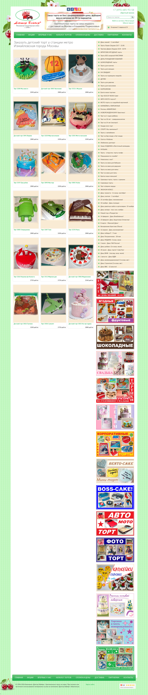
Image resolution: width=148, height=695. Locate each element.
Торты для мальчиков (108, 86)
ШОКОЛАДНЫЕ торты (109, 62)
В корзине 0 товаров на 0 (119, 27)
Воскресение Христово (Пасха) (111, 226)
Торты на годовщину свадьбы (111, 76)
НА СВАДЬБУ (105, 72)
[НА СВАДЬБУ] (115, 363)
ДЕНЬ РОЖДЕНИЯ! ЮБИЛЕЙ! (112, 59)
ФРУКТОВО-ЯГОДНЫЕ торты (111, 52)
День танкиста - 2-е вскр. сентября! (113, 193)
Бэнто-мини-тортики (108, 92)
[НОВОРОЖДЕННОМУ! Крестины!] (115, 632)
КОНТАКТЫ (127, 35)
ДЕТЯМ (103, 79)
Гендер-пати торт (107, 126)
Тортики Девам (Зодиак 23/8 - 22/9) (113, 49)
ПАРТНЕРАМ (113, 35)
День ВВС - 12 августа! (109, 267)
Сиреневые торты (107, 183)
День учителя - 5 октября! (110, 196)
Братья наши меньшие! (109, 176)
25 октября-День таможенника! (112, 200)
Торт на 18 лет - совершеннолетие (113, 119)
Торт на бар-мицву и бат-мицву (112, 136)
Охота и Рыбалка (107, 139)
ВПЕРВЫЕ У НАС (45, 35)
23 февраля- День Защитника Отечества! (115, 220)
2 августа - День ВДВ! (108, 256)
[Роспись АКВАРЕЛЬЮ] (115, 605)
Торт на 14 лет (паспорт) (109, 122)
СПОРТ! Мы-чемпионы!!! (109, 129)
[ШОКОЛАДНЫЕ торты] (115, 337)
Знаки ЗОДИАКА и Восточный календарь (115, 146)
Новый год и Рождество (109, 213)
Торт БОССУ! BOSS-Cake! (109, 96)
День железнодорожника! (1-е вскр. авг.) (115, 260)
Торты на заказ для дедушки (111, 166)
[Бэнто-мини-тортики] (115, 471)
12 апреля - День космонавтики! (112, 230)
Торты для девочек (107, 82)
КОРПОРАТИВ (106, 89)
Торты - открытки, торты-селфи (112, 153)
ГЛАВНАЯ (20, 35)
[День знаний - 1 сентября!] (115, 283)
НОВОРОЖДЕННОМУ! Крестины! (113, 112)
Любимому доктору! (108, 143)
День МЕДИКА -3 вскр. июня (111, 240)
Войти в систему (118, 21)
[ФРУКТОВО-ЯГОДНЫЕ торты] (115, 311)
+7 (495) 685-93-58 (123, 10)
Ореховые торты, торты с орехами (113, 179)
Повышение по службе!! (109, 156)
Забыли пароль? (128, 23)
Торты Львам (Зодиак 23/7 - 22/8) (112, 45)
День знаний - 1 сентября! (110, 42)
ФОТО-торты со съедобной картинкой (114, 102)
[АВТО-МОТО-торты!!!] (115, 523)
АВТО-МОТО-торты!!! (108, 99)
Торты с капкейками (108, 132)
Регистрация (129, 21)
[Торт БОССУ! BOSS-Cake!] (115, 497)
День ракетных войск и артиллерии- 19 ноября (117, 206)
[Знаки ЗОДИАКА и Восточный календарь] (115, 658)
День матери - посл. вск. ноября (112, 210)
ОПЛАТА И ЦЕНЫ (83, 35)
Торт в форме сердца (108, 186)
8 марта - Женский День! (109, 223)
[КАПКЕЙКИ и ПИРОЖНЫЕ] (115, 577)
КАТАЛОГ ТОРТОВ (63, 677)
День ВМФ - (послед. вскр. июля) (112, 253)
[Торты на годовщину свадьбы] (115, 390)
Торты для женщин (107, 69)
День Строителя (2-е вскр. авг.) (111, 263)
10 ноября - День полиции (110, 203)
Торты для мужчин (107, 65)
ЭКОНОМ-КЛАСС (107, 189)
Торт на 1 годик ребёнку (109, 116)
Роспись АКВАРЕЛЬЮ (108, 109)
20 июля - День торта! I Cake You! (112, 250)
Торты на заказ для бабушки (110, 163)
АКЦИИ (31, 35)
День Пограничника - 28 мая (111, 236)
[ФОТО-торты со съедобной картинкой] (115, 550)
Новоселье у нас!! (107, 159)
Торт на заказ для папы (109, 173)
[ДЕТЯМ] (115, 417)
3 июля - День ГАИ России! (110, 243)
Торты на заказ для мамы (109, 169)
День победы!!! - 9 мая (109, 233)
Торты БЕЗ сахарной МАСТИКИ (112, 55)
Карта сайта (90, 684)
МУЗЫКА (104, 149)
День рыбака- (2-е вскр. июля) (111, 246)
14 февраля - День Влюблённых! (112, 216)
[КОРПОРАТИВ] (115, 444)
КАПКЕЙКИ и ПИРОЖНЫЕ (110, 106)
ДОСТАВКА (99, 35)
